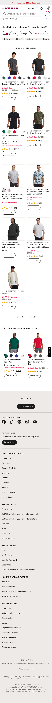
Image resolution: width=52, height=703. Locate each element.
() (16, 93)
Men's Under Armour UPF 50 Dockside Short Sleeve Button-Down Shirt (38, 191)
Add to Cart (8, 98)
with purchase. (26, 3)
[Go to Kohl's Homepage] (11, 8)
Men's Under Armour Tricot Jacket (13, 292)
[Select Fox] (9, 190)
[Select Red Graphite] (34, 78)
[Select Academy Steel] (39, 78)
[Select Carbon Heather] (40, 356)
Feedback (50, 352)
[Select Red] (14, 78)
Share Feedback (26, 407)
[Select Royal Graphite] (16, 356)
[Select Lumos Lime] (9, 132)
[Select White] (45, 78)
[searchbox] (22, 13)
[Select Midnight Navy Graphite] (11, 356)
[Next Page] (31, 317)
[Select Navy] (20, 78)
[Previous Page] (18, 317)
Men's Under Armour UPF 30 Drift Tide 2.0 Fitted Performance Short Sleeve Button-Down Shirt (38, 245)
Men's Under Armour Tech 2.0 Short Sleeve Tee (38, 83)
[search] (4, 13)
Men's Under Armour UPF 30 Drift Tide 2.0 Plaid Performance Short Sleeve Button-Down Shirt (13, 196)
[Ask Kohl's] (47, 13)
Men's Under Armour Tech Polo (13, 137)
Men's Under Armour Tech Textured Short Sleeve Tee (13, 83)
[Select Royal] (9, 78)
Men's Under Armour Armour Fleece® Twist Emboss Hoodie (11, 245)
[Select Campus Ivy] (4, 78)
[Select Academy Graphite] (29, 78)
